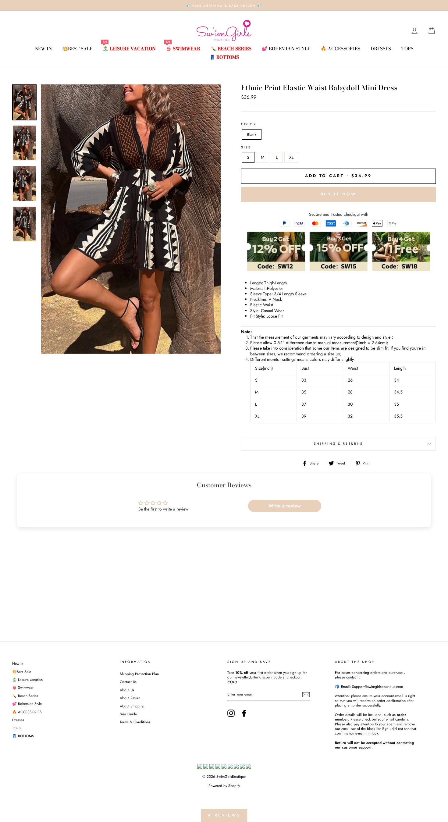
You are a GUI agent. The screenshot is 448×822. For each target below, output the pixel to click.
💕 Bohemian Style (286, 48)
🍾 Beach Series (231, 48)
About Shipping (132, 706)
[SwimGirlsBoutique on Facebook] (244, 713)
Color (248, 124)
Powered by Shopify (224, 785)
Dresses (381, 48)
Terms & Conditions (135, 721)
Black (251, 134)
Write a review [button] (284, 505)
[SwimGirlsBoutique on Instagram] (231, 713)
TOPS (407, 48)
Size (246, 147)
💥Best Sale (77, 48)
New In (43, 48)
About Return (130, 697)
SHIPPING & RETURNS (338, 443)
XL (291, 157)
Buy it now (339, 194)
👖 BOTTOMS (224, 57)
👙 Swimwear (183, 48)
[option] (224, 5)
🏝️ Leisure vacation (129, 48)
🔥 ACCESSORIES (340, 48)
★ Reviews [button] (224, 815)
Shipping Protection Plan (139, 673)
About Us (127, 689)
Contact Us (128, 681)
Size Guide (128, 714)
